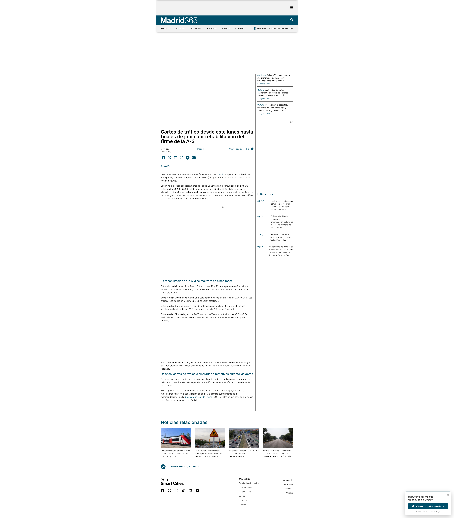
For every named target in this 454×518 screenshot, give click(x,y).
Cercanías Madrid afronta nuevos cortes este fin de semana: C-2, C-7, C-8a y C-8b (175, 453)
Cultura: (260, 90)
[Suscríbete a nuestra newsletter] (255, 28)
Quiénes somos (245, 487)
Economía (196, 28)
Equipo (242, 496)
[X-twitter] (169, 490)
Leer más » (164, 459)
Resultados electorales (249, 483)
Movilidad (181, 28)
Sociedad (211, 28)
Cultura (239, 28)
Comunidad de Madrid (239, 149)
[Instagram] (176, 490)
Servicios (166, 28)
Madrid (200, 149)
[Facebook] (162, 490)
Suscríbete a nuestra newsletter (275, 28)
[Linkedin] (190, 490)
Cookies (289, 493)
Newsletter (244, 500)
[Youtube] (197, 490)
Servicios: (261, 75)
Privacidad (288, 488)
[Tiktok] (183, 490)
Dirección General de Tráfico (198, 397)
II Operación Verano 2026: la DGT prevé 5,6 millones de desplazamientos (244, 453)
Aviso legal (288, 484)
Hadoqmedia (287, 480)
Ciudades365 (245, 491)
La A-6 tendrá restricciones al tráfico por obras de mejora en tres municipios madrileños (208, 453)
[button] (163, 157)
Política (226, 28)
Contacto (243, 504)
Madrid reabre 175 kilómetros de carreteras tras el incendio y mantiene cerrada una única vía (277, 453)
